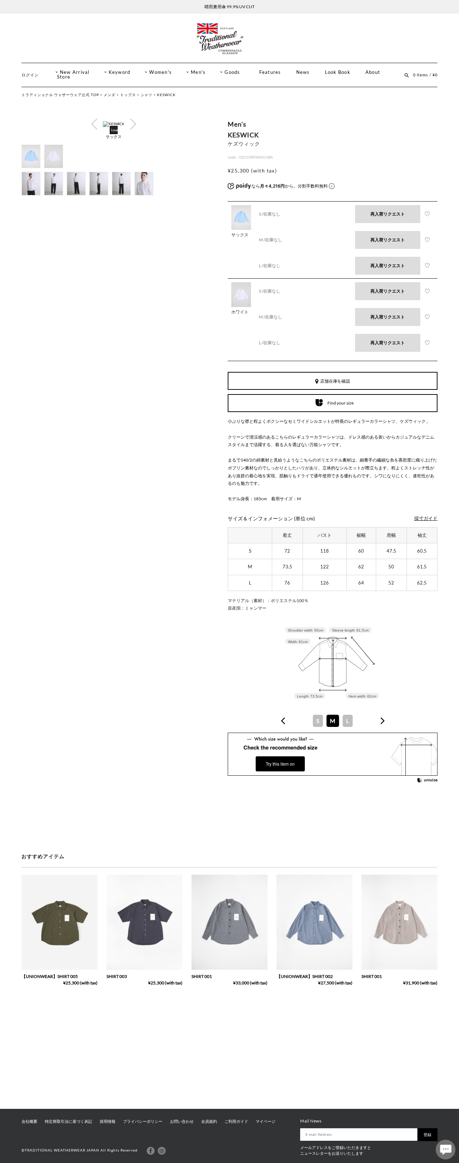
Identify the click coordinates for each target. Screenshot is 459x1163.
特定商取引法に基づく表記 (68, 1121)
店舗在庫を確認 (335, 381)
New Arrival (75, 72)
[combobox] (333, 721)
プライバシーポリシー (142, 1121)
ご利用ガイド (236, 1121)
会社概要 (29, 1121)
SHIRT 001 (201, 976)
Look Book (337, 72)
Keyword (120, 72)
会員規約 (209, 1121)
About (372, 72)
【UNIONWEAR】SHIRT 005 (50, 976)
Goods (232, 72)
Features (270, 72)
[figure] (283, 720)
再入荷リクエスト (387, 214)
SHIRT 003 (117, 976)
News (303, 72)
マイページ (265, 1121)
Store (63, 77)
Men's (198, 72)
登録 (427, 1134)
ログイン (30, 74)
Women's (160, 72)
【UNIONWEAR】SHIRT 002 (304, 976)
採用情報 (107, 1121)
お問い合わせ (182, 1121)
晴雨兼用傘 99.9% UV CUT (229, 6)
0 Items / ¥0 (425, 74)
